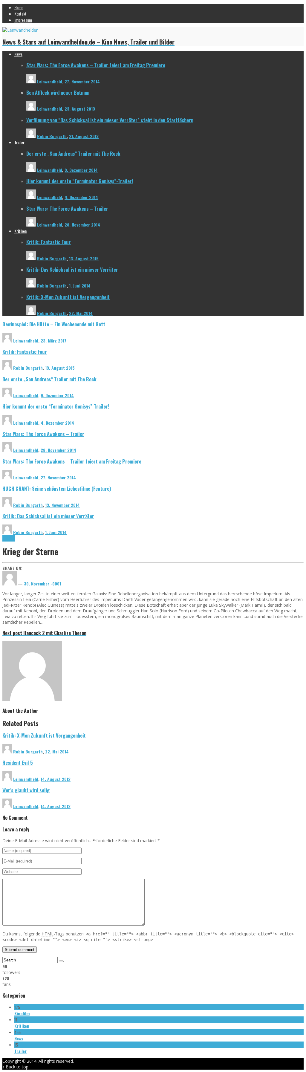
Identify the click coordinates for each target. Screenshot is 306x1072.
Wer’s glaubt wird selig (26, 790)
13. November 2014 (62, 505)
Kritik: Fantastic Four (48, 242)
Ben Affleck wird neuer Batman (57, 92)
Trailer (20, 1051)
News (18, 1038)
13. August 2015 (84, 258)
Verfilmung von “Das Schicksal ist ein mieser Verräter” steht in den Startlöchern (109, 120)
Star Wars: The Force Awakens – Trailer (67, 208)
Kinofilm (8, 538)
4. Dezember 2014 (81, 197)
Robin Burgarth (52, 136)
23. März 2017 (53, 340)
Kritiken (21, 1026)
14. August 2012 (56, 779)
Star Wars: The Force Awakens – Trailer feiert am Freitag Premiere (95, 65)
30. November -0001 (42, 583)
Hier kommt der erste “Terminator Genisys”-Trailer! (79, 181)
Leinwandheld (49, 81)
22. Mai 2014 (81, 313)
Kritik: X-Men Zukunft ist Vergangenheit (68, 297)
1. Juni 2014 (80, 285)
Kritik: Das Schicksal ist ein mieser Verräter (72, 269)
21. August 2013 (84, 136)
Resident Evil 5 (17, 762)
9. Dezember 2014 (81, 170)
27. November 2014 (82, 81)
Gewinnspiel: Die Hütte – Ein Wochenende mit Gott (53, 324)
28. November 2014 (82, 224)
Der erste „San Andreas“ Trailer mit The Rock (73, 153)
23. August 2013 (80, 108)
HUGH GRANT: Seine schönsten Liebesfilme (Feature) (56, 488)
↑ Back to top (15, 1067)
